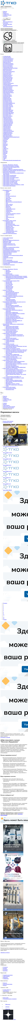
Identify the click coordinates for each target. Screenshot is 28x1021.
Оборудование (6, 976)
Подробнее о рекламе (5, 737)
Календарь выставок (7, 984)
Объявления (6, 978)
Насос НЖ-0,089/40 (7, 490)
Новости (5, 983)
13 (3, 617)
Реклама (5, 968)
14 (3, 618)
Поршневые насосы (7, 422)
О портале (5, 967)
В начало (5, 603)
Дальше (5, 619)
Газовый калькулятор (8, 975)
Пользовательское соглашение (10, 998)
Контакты (5, 970)
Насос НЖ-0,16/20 (7, 458)
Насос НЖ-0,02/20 (7, 465)
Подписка (5, 969)
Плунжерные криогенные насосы (10, 446)
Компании (5, 977)
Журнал (5, 985)
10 (3, 614)
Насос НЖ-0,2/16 (7, 477)
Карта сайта (5, 997)
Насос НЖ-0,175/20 (7, 452)
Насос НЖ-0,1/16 (7, 483)
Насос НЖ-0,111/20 (7, 471)
